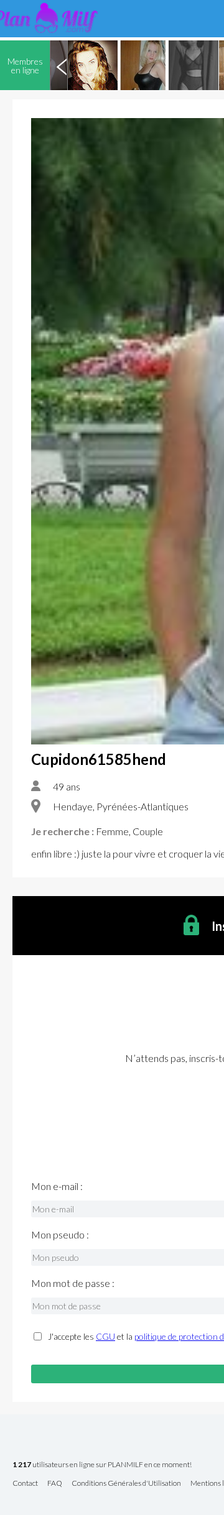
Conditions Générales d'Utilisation (126, 1484)
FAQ (54, 1484)
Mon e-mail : (57, 1186)
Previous (61, 65)
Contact (25, 1484)
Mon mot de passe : (72, 1283)
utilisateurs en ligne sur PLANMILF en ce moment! (102, 1465)
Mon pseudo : (60, 1235)
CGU (105, 1336)
